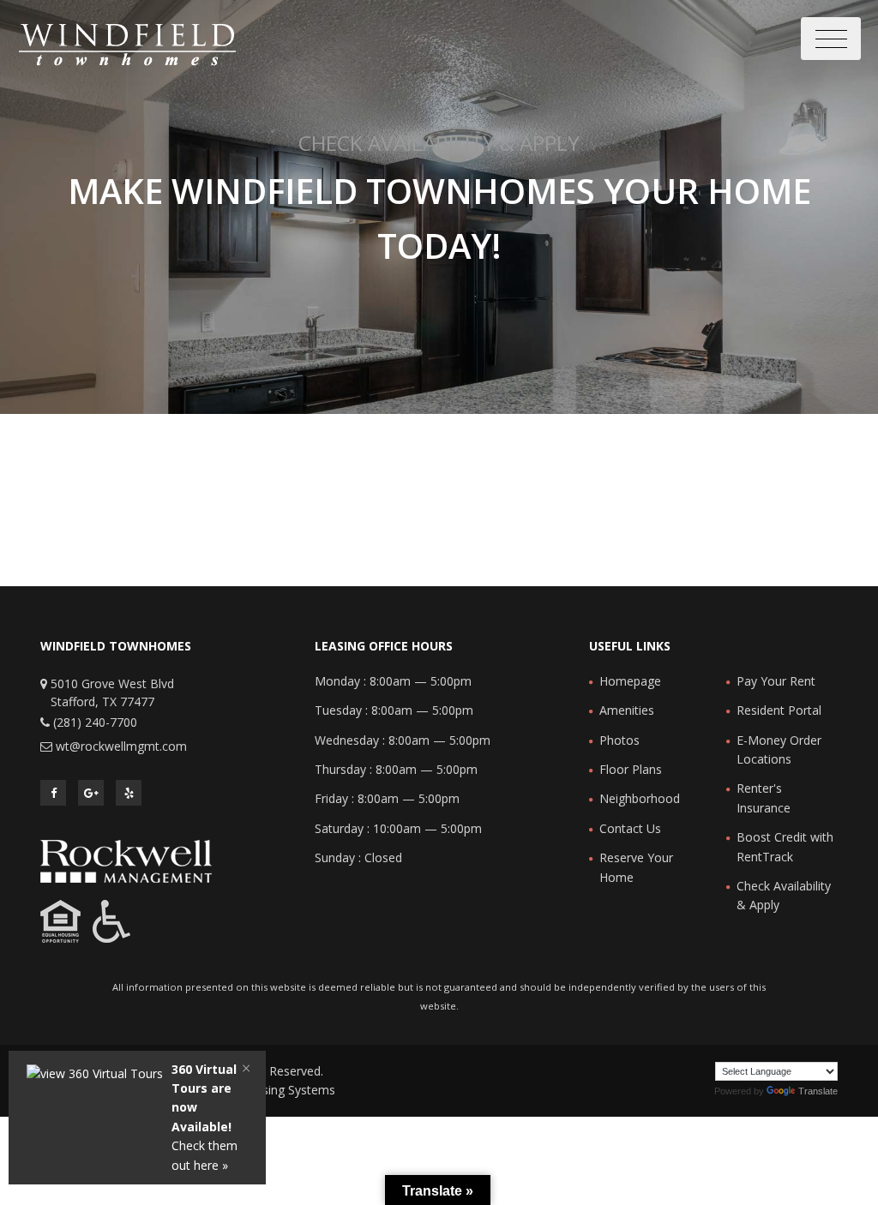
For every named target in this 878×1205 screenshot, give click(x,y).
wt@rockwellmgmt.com (121, 746)
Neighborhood (639, 798)
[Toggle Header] (831, 38)
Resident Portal (779, 710)
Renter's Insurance (764, 797)
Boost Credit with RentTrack (785, 846)
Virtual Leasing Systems (269, 1090)
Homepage (630, 681)
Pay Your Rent (776, 681)
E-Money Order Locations (779, 749)
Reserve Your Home (636, 866)
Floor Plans (630, 769)
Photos (619, 740)
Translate (818, 1091)
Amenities (626, 710)
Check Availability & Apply (784, 895)
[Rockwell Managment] (126, 860)
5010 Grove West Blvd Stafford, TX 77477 (112, 692)
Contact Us (630, 828)
